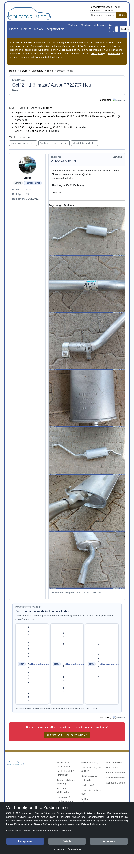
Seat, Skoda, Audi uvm (91, 792)
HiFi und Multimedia (63, 790)
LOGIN (121, 15)
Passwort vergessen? (101, 6)
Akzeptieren (25, 841)
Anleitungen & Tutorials (89, 778)
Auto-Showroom (115, 762)
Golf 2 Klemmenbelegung (91, 800)
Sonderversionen (115, 777)
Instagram (97, 53)
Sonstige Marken (115, 782)
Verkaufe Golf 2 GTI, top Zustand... (34, 123)
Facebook (114, 53)
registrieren (96, 46)
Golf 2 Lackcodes (115, 772)
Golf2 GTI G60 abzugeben (29, 130)
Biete (50, 70)
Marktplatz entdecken (84, 143)
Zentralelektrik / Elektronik (65, 773)
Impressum (59, 849)
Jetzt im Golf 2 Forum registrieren (67, 734)
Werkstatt (73, 25)
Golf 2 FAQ (111, 28)
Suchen (125, 29)
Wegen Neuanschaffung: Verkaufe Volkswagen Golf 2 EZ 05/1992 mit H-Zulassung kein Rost (66, 116)
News (38, 29)
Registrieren (55, 29)
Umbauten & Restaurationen (65, 799)
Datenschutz (74, 849)
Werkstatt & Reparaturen (64, 764)
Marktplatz (86, 25)
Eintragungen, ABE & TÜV (91, 769)
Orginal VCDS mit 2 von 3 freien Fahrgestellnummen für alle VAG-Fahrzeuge (57, 112)
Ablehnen (109, 841)
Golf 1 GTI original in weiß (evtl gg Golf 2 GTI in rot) (43, 127)
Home (13, 29)
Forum (26, 29)
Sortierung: (106, 99)
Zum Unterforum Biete (23, 143)
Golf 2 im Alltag (89, 762)
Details (67, 841)
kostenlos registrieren (101, 10)
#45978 (117, 157)
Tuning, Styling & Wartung (66, 781)
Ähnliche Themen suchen (54, 143)
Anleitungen (100, 25)
